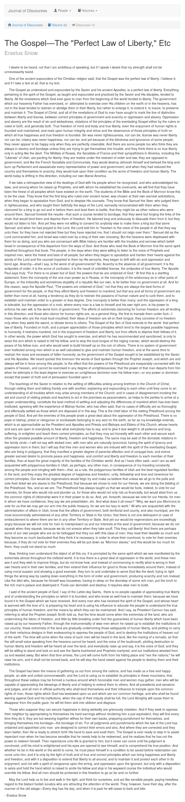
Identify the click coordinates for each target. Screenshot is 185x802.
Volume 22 (59, 25)
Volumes (88, 10)
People (63, 10)
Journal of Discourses (27, 10)
